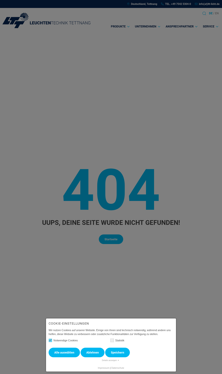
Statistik (119, 340)
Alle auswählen (64, 352)
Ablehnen (92, 352)
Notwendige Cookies (65, 340)
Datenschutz (117, 368)
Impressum (103, 368)
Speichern (117, 352)
